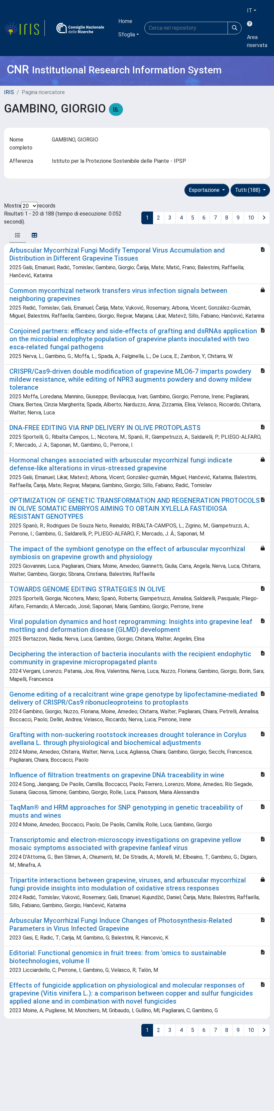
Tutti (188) (248, 190)
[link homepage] (24, 28)
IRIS (9, 92)
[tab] (17, 236)
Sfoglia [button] (126, 34)
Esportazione (205, 190)
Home (125, 21)
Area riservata (257, 41)
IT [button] (249, 10)
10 (251, 218)
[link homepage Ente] (80, 28)
